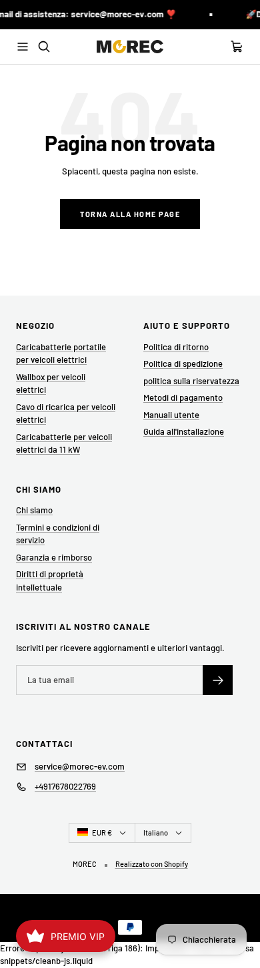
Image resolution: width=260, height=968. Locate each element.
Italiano (155, 832)
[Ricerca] (44, 46)
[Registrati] (218, 680)
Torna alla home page (130, 214)
